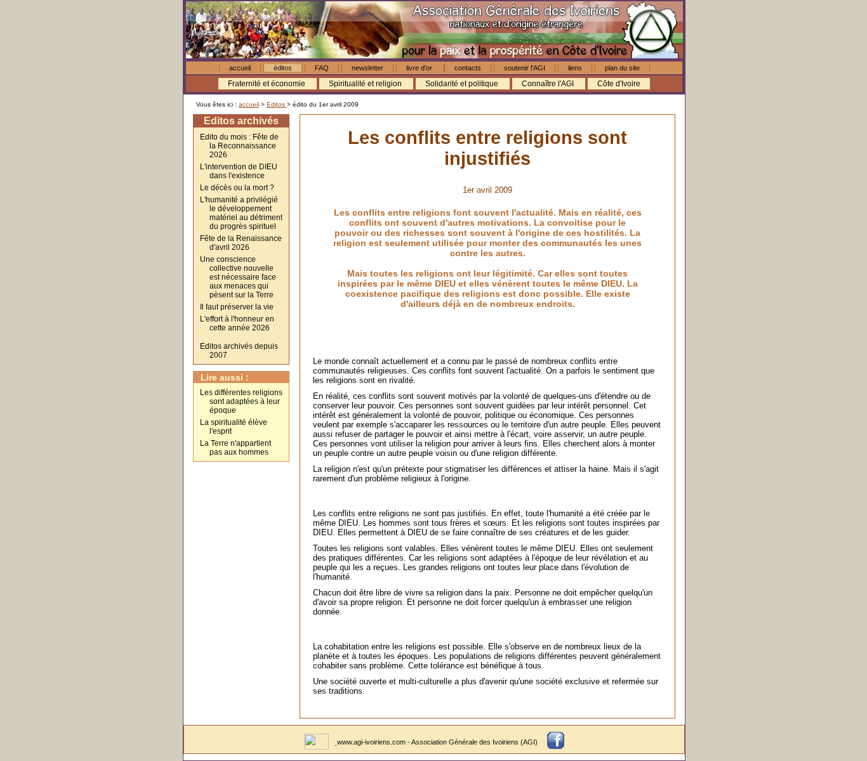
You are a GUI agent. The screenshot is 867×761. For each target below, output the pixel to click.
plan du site (622, 68)
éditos (283, 68)
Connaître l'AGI (549, 83)
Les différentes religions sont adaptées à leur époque (241, 401)
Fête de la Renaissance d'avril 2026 (241, 243)
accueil (240, 68)
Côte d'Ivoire (618, 83)
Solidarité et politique (462, 83)
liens (575, 68)
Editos (277, 104)
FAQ (322, 68)
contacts (467, 68)
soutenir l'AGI (524, 68)
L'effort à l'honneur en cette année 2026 (237, 323)
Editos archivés (241, 120)
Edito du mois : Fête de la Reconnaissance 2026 (239, 146)
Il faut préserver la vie (237, 306)
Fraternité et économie (267, 83)
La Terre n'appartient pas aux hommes (235, 448)
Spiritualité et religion (366, 83)
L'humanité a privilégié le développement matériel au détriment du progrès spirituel (241, 213)
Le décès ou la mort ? (237, 187)
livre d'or (420, 68)
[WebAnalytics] (317, 742)
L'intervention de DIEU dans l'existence (238, 171)
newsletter (367, 68)
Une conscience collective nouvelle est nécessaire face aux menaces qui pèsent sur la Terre (238, 277)
